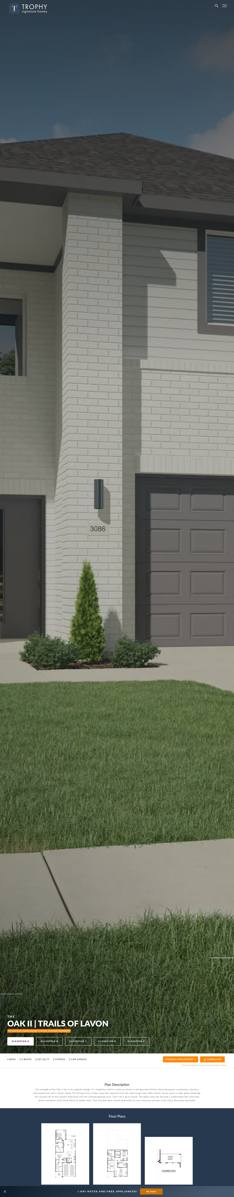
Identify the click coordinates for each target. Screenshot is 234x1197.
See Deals (151, 1191)
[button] (4, 1191)
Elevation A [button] (20, 1041)
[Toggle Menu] (224, 6)
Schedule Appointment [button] (179, 1059)
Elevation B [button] (49, 1041)
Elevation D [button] (107, 1041)
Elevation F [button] (136, 1041)
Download (214, 1059)
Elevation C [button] (78, 1041)
